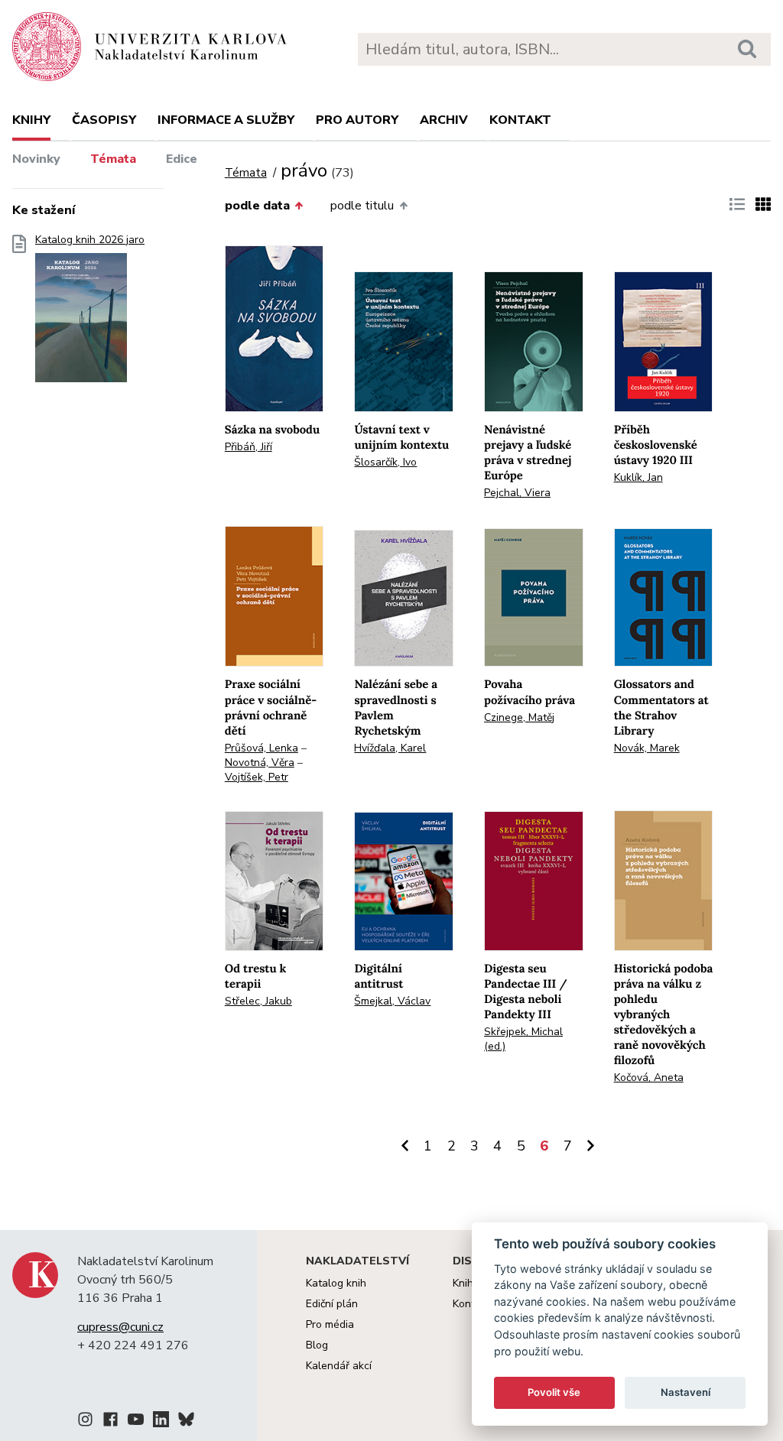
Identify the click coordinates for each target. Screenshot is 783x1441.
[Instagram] (85, 1422)
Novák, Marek (647, 748)
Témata (113, 159)
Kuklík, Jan (638, 477)
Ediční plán (332, 1304)
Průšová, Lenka (261, 748)
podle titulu (362, 205)
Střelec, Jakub (258, 1001)
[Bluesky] (186, 1422)
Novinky (36, 159)
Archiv (444, 120)
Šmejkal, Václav (392, 1001)
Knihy (31, 120)
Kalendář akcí (339, 1365)
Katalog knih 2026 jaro (90, 240)
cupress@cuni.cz (120, 1327)
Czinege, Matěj (519, 717)
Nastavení (685, 1392)
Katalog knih (336, 1283)
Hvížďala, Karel (390, 748)
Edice (181, 159)
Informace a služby (226, 120)
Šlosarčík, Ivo (385, 462)
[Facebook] (110, 1422)
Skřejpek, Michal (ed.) (523, 1038)
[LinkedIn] (161, 1422)
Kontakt (520, 120)
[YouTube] (136, 1422)
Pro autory (357, 120)
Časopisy (104, 120)
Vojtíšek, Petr (256, 777)
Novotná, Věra (259, 762)
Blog (317, 1345)
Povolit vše (554, 1392)
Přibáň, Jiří (248, 447)
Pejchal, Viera (517, 492)
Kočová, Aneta (649, 1077)
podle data (257, 205)
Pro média (330, 1324)
